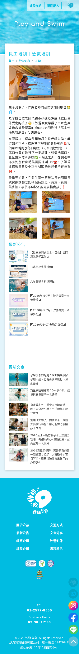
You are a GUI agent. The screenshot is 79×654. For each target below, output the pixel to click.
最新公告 (22, 533)
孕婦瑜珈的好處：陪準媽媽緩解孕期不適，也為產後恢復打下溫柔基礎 (49, 379)
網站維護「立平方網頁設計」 (39, 647)
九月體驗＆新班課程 (42, 281)
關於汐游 (22, 525)
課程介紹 (22, 548)
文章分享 (56, 533)
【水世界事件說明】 (42, 266)
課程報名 (56, 548)
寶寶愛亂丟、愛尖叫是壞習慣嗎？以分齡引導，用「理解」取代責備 (49, 409)
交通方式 (56, 525)
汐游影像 (56, 541)
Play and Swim (39, 24)
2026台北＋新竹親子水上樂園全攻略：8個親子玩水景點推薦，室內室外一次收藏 (50, 439)
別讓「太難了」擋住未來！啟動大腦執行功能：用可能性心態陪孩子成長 (49, 424)
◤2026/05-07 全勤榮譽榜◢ (48, 324)
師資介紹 (22, 541)
